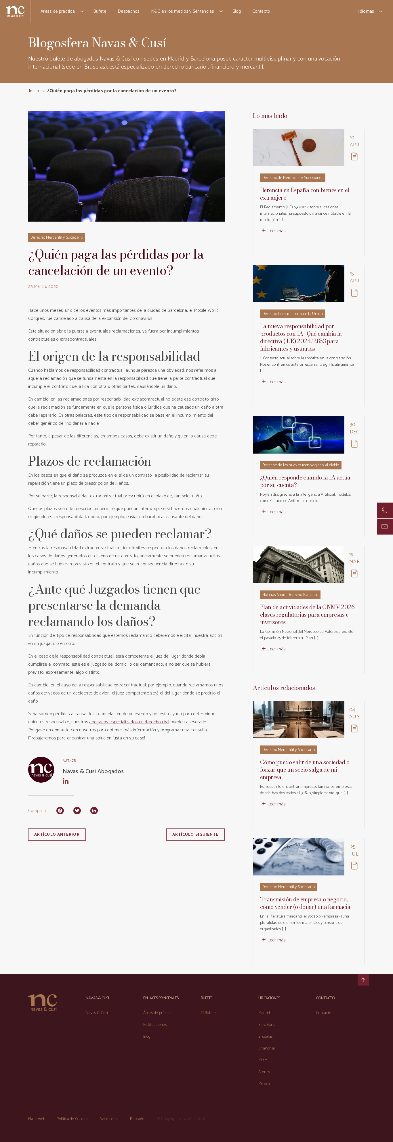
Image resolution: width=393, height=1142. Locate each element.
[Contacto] (385, 510)
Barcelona (267, 1025)
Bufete (99, 11)
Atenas (264, 1072)
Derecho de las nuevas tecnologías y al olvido (300, 465)
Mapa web (36, 1119)
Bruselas (265, 1036)
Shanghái (266, 1048)
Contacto (261, 11)
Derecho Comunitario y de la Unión (292, 314)
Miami (263, 1060)
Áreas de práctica (58, 11)
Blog (236, 11)
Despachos (129, 11)
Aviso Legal (109, 1119)
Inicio (34, 91)
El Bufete (208, 1013)
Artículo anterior (57, 834)
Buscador (138, 1119)
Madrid (264, 1013)
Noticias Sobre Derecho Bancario (290, 595)
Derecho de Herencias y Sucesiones (292, 178)
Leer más (276, 231)
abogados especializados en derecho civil (129, 722)
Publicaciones (155, 1025)
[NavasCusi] (15, 11)
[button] (81, 11)
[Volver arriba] (363, 980)
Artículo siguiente (195, 834)
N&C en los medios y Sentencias (182, 11)
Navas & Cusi (97, 1013)
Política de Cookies (72, 1119)
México (264, 1084)
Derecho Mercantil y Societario (56, 237)
